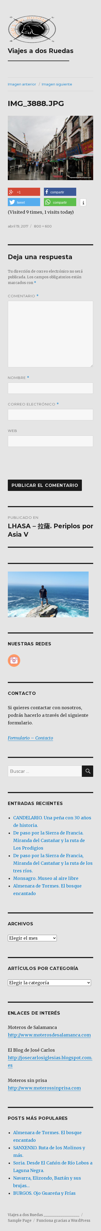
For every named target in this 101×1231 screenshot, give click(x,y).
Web (12, 430)
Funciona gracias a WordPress (63, 1220)
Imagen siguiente (57, 84)
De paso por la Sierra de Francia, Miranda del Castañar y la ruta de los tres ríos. (53, 863)
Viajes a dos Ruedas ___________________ (41, 54)
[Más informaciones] (83, 203)
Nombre (18, 377)
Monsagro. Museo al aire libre (45, 878)
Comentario (23, 296)
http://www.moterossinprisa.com (44, 1088)
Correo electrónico (33, 404)
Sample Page (20, 1220)
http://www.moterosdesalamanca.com (49, 1035)
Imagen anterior (22, 84)
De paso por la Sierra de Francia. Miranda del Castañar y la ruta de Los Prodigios (49, 840)
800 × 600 (43, 226)
